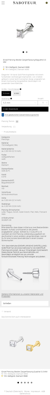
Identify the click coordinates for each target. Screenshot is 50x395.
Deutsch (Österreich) (14, 391)
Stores (27, 391)
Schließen (7, 303)
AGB (43, 391)
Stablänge (6, 99)
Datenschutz (25, 394)
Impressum (35, 391)
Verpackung (7, 127)
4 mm (16, 93)
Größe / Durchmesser (10, 89)
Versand (7, 312)
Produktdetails (10, 132)
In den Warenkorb (10, 109)
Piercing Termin (8, 121)
